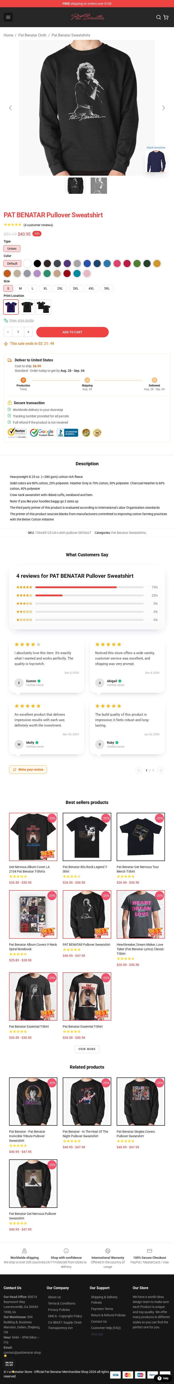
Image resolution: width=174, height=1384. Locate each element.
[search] (158, 17)
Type (7, 241)
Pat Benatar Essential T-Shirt (29, 1026)
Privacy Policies (59, 1310)
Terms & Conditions (61, 1303)
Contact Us (99, 1321)
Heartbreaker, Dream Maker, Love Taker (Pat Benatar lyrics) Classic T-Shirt (140, 949)
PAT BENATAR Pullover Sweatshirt (86, 944)
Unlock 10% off (9, 1364)
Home (8, 35)
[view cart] (166, 17)
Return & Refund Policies (108, 1315)
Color (7, 256)
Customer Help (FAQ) (106, 1328)
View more (87, 1049)
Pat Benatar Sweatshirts (71, 35)
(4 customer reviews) (38, 225)
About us (54, 1297)
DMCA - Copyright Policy (65, 1316)
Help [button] (166, 1378)
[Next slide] (163, 108)
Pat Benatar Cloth (32, 35)
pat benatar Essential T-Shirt (83, 1026)
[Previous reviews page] (139, 770)
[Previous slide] (10, 108)
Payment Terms (102, 1309)
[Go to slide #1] (75, 185)
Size (7, 281)
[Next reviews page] (161, 770)
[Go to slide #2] (99, 185)
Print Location (14, 295)
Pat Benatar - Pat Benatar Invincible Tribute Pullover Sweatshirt (27, 1136)
